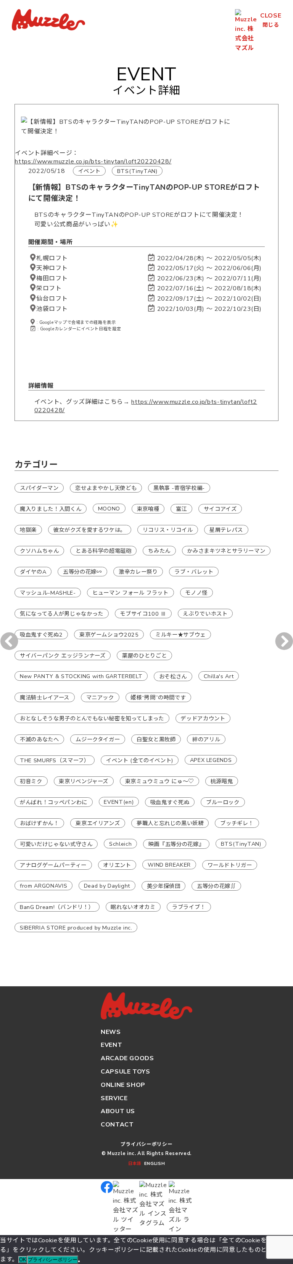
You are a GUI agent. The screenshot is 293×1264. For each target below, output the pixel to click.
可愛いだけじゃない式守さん (56, 844)
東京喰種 (148, 508)
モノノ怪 (196, 592)
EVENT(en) (119, 801)
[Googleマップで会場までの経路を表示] (33, 258)
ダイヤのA (33, 571)
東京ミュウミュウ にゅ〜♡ (159, 781)
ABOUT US (118, 1111)
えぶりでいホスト (205, 613)
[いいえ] (79, 1261)
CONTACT (117, 1124)
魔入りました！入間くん (50, 508)
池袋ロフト (52, 309)
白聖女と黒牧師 (156, 739)
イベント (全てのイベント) (139, 760)
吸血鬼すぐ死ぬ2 (41, 634)
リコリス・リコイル (168, 529)
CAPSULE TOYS (125, 1071)
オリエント (117, 865)
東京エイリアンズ (98, 823)
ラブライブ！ (189, 906)
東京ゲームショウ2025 (109, 634)
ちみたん (159, 550)
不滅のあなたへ (39, 739)
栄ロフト (49, 288)
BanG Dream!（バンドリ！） (57, 906)
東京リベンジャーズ (83, 781)
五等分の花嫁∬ (216, 886)
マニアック (100, 697)
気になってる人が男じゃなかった (61, 613)
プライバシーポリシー (146, 1144)
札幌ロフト (52, 258)
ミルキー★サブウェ (180, 634)
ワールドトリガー (230, 865)
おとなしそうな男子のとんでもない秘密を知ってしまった (92, 718)
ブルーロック (223, 802)
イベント (89, 171)
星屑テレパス (226, 529)
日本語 (135, 1163)
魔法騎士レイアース (44, 697)
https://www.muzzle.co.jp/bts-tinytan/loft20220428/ (93, 161)
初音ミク (31, 781)
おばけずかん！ (39, 823)
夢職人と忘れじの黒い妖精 (170, 823)
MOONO (109, 508)
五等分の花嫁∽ (82, 571)
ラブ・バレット (193, 571)
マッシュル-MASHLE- (48, 592)
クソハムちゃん (39, 550)
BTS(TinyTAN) (137, 171)
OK (22, 1259)
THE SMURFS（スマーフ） (54, 760)
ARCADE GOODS (127, 1058)
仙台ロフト (52, 298)
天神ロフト (52, 268)
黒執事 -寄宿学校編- (179, 487)
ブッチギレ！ (237, 823)
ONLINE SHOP (123, 1085)
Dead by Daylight (107, 885)
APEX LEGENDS (211, 759)
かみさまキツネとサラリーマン (226, 550)
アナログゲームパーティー (53, 865)
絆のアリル (206, 739)
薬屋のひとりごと (144, 655)
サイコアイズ (220, 508)
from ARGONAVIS (43, 885)
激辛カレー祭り (138, 571)
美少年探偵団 (163, 886)
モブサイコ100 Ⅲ (143, 613)
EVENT (111, 1045)
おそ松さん (173, 676)
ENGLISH (154, 1163)
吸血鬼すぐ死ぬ (169, 802)
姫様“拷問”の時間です (158, 697)
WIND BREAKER (169, 864)
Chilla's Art (219, 676)
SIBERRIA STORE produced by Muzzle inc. (76, 927)
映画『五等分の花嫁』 (176, 844)
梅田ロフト (52, 278)
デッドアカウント (202, 718)
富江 (181, 508)
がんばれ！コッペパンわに (53, 802)
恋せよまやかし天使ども (106, 487)
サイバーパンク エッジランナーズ (62, 655)
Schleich (120, 843)
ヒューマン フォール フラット (130, 592)
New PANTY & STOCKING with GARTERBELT (81, 676)
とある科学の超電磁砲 (103, 550)
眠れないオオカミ (133, 906)
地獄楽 (28, 529)
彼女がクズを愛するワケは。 (89, 529)
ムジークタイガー (98, 739)
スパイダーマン (39, 487)
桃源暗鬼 (222, 781)
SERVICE (114, 1098)
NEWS (111, 1032)
